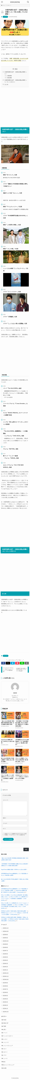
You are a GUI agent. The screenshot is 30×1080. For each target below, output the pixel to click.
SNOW (15, 693)
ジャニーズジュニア (8, 1045)
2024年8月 (5, 947)
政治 (4, 1061)
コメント (5, 800)
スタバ (4, 1048)
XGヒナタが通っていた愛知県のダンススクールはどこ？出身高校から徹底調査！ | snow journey (14, 898)
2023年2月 (5, 1005)
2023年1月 (5, 1008)
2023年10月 (5, 979)
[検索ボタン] (28, 2)
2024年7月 (5, 950)
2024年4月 (5, 960)
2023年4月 (5, 998)
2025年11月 (5, 928)
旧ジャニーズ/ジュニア (8, 1064)
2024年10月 (5, 941)
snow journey (15, 2)
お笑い (4, 1029)
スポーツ (5, 1052)
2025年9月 (5, 934)
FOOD (4, 1019)
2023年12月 (5, 973)
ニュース (5, 1058)
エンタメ (5, 16)
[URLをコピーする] (26, 663)
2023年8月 (5, 986)
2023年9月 (5, 982)
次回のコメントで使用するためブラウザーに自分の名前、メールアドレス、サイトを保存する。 (16, 834)
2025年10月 (5, 931)
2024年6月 (5, 953)
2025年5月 (5, 937)
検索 (26, 849)
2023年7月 (5, 989)
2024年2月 (5, 966)
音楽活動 (9, 77)
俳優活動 (9, 75)
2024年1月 (5, 970)
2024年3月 (5, 963)
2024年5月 (5, 957)
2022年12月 (5, 1011)
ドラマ (4, 1055)
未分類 (4, 1068)
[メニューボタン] (2, 2)
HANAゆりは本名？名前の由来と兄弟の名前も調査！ (14, 911)
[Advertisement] (15, 107)
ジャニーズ (5, 1042)
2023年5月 (5, 995)
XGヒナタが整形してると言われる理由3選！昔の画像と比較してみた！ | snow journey (14, 906)
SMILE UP (5, 1023)
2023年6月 (5, 992)
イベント (5, 1032)
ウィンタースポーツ (8, 1036)
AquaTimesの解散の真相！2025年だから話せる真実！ (14, 869)
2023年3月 (5, 1002)
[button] (3, 663)
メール (5, 823)
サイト (4, 828)
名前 (4, 817)
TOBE (4, 1026)
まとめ (6, 84)
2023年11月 (5, 976)
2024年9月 (5, 944)
